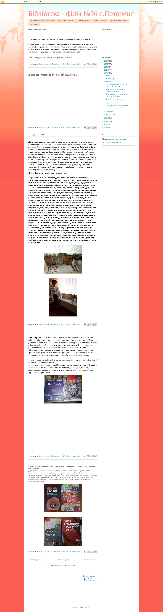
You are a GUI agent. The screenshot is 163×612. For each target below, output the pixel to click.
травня (109, 82)
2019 (106, 118)
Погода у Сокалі (89, 576)
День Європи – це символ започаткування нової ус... (116, 100)
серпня (109, 76)
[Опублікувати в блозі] (88, 64)
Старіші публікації (89, 560)
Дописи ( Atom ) (69, 565)
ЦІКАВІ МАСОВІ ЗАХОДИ (119, 21)
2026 (106, 61)
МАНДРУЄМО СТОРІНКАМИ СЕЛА (42, 21)
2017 (106, 124)
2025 (106, 64)
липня (108, 79)
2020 (106, 73)
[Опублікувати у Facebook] (93, 64)
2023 (106, 67)
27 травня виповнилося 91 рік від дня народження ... (116, 85)
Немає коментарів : (74, 64)
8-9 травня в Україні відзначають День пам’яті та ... (117, 105)
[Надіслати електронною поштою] (85, 64)
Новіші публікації (36, 560)
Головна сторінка (63, 560)
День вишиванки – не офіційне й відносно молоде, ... (117, 95)
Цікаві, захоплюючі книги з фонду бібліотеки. (115, 90)
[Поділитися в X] (90, 64)
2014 (106, 127)
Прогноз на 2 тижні (90, 581)
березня (109, 111)
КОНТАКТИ (34, 24)
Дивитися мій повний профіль (112, 142)
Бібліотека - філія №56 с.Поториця (81, 13)
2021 (106, 70)
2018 (106, 121)
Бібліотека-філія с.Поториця (115, 139)
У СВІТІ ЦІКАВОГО (100, 21)
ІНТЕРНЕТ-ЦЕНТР (83, 21)
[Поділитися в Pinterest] (96, 64)
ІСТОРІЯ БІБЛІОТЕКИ (65, 21)
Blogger (86, 607)
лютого (109, 114)
